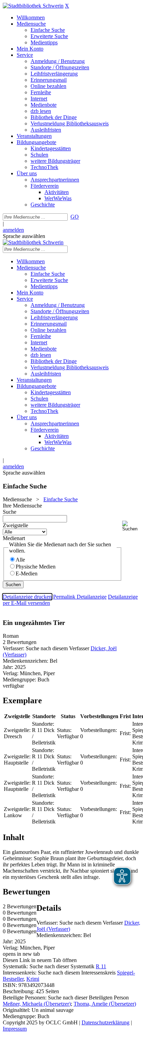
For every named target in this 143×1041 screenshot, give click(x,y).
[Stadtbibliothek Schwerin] (33, 6)
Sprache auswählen (24, 236)
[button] (131, 526)
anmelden (13, 230)
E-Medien (26, 573)
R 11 (101, 966)
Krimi (32, 979)
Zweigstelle (15, 525)
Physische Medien (36, 567)
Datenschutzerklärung (105, 1022)
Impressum (15, 1029)
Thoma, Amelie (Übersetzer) (105, 1004)
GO (74, 217)
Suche (9, 512)
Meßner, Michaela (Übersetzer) (37, 1004)
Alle (20, 560)
